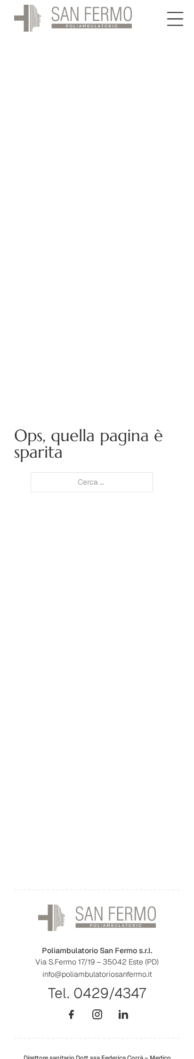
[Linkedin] (123, 1014)
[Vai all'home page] (73, 18)
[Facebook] (71, 1014)
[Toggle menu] (175, 19)
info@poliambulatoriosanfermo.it (97, 974)
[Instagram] (97, 1014)
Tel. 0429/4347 (97, 993)
